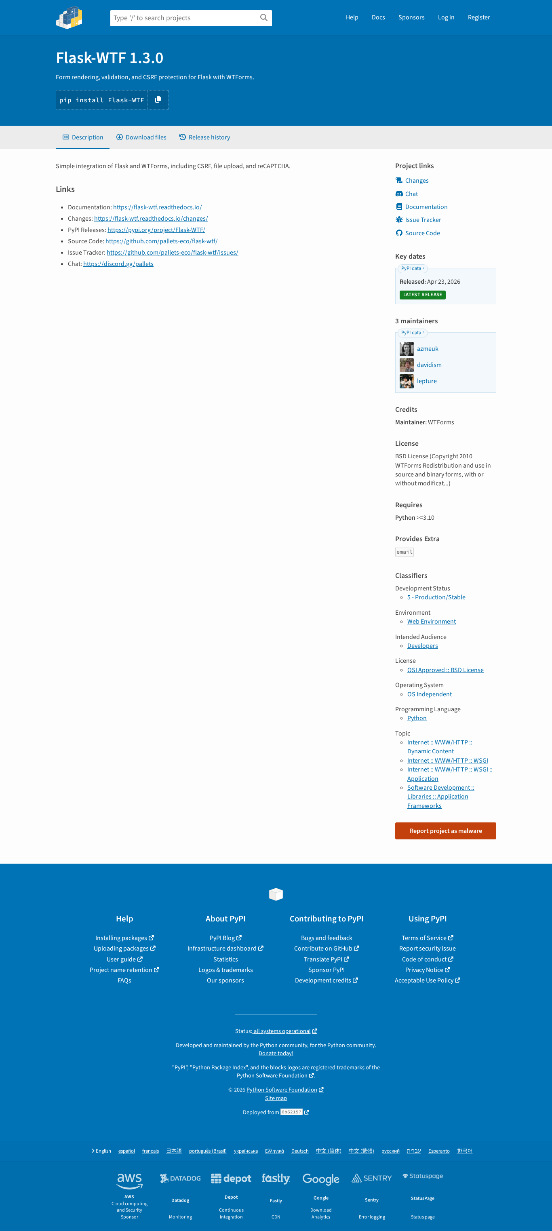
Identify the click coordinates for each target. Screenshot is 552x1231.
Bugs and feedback (326, 938)
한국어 (465, 1151)
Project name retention (121, 969)
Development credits (323, 980)
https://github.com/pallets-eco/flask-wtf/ (161, 241)
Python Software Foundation (272, 1075)
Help (352, 17)
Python (417, 718)
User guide (121, 959)
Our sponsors (225, 980)
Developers (422, 645)
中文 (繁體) (361, 1151)
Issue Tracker (423, 219)
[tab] (83, 137)
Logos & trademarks (225, 969)
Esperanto (439, 1151)
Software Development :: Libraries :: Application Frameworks (440, 796)
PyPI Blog (222, 938)
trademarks (350, 1067)
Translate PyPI (323, 959)
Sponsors (411, 17)
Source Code (422, 233)
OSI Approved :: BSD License (445, 670)
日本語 (174, 1151)
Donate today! (276, 1053)
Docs (378, 17)
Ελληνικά (274, 1151)
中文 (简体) (328, 1151)
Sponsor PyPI (326, 969)
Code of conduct (424, 959)
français (150, 1151)
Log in (446, 17)
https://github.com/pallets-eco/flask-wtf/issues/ (172, 252)
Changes (417, 180)
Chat (411, 194)
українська (246, 1151)
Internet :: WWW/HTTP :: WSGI (447, 760)
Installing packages (121, 938)
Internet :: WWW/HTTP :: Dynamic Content (439, 747)
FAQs (124, 980)
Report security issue (427, 948)
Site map (276, 1098)
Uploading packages (121, 948)
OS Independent (429, 694)
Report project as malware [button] (446, 830)
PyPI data (411, 268)
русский (390, 1151)
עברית (414, 1151)
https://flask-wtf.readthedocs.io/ (157, 207)
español (126, 1151)
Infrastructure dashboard (222, 948)
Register (479, 17)
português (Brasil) (208, 1151)
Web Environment (431, 621)
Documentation (426, 206)
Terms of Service (424, 938)
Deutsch (300, 1151)
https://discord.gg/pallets (118, 263)
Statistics (225, 959)
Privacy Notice (424, 969)
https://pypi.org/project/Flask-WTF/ (156, 230)
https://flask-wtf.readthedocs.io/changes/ (151, 218)
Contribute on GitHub (323, 948)
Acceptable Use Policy (424, 980)
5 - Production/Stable (436, 597)
